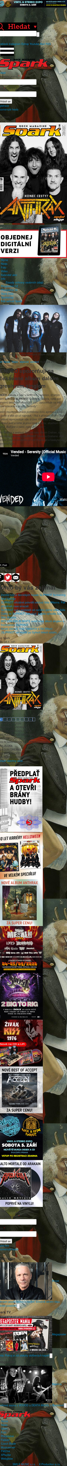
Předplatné (7, 1436)
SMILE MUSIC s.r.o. (24, 1464)
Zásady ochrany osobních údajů (24, 282)
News (4, 263)
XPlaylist (6, 1455)
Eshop (25, 44)
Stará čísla (7, 293)
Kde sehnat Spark (11, 301)
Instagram (15, 44)
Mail (42, 44)
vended (34, 362)
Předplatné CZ (9, 286)
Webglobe (7, 1458)
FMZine (5, 1451)
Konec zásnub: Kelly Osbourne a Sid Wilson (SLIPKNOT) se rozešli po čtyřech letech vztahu (29, 630)
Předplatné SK (9, 290)
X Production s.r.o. (49, 1464)
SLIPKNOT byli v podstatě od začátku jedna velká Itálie (33, 610)
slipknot (24, 362)
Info (3, 278)
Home (4, 260)
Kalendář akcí (9, 275)
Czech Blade (8, 1443)
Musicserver (8, 1447)
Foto (3, 267)
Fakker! (5, 1440)
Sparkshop (7, 297)
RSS (48, 44)
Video (4, 271)
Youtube (34, 44)
